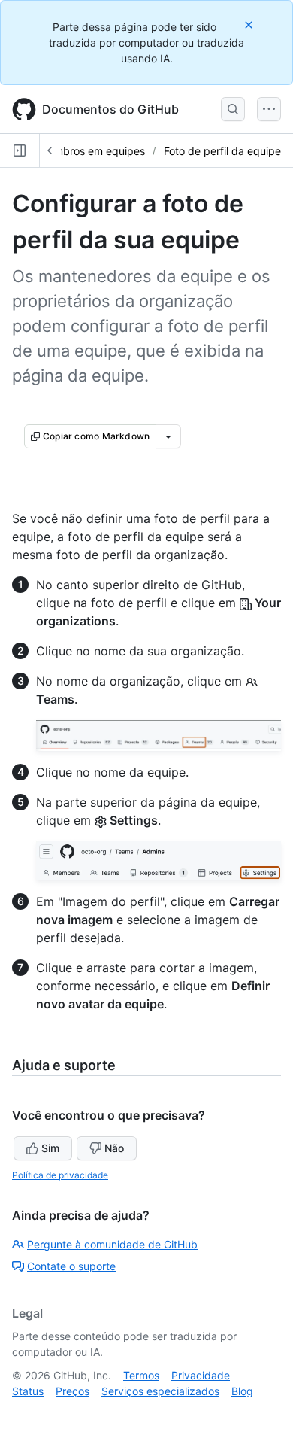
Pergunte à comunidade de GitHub (112, 1244)
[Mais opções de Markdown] (168, 436)
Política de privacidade (60, 1175)
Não (114, 1147)
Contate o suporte (71, 1266)
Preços (72, 1391)
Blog (242, 1391)
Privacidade (200, 1375)
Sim (50, 1147)
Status (28, 1391)
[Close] (250, 24)
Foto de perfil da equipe (222, 150)
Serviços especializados (160, 1391)
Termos (141, 1375)
